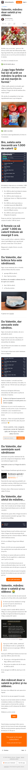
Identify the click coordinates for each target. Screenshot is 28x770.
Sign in (24, 2)
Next (23, 750)
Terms (22, 757)
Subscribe (19, 2)
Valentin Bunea (9, 18)
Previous (6, 750)
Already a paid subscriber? (14, 742)
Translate (5, 6)
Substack (6, 766)
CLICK (6, 200)
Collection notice (14, 759)
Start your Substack (10, 763)
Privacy (18, 757)
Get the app (22, 763)
